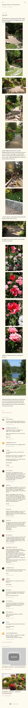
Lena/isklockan (9, 567)
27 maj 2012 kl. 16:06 (10, 424)
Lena (7, 450)
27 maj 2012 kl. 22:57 (10, 586)
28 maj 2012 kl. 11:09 (10, 608)
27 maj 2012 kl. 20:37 (10, 531)
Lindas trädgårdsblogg (11, 633)
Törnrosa (8, 590)
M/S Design (8, 612)
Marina (7, 485)
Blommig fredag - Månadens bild (13, 667)
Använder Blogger (15, 703)
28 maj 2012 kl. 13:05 (10, 629)
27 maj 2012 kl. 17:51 (9, 466)
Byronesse (8, 535)
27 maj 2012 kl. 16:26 (10, 438)
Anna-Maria (8, 601)
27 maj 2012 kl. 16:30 (10, 446)
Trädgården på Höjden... (11, 428)
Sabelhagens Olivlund (11, 547)
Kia (6, 622)
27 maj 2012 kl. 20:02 (10, 516)
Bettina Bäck (9, 419)
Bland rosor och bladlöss (11, 4)
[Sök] (25, 2)
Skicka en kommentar (7, 642)
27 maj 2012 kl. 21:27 (10, 543)
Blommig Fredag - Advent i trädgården (11, 692)
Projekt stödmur (9, 412)
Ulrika (7, 578)
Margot (7, 520)
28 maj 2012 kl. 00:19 (10, 597)
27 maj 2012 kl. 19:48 (10, 505)
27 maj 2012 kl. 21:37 (10, 564)
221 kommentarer (8, 669)
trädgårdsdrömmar (10, 442)
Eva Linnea (8, 470)
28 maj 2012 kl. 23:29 (10, 639)
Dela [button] (3, 410)
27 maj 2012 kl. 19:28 (10, 481)
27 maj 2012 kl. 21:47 (10, 575)
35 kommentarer (8, 695)
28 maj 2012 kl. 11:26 (9, 618)
